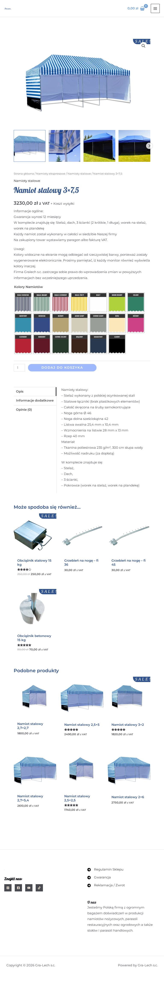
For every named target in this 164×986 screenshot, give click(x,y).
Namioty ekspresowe (50, 173)
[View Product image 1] (29, 146)
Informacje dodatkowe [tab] (35, 400)
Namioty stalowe (79, 173)
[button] (143, 46)
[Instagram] (8, 887)
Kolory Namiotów (28, 287)
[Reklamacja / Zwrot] (106, 885)
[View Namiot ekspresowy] (65, 146)
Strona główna (24, 173)
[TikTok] (39, 887)
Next (149, 146)
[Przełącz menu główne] (155, 8)
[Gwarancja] (99, 877)
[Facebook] (18, 887)
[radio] (23, 302)
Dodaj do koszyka (62, 368)
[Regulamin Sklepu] (105, 869)
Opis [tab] (19, 391)
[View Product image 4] (134, 146)
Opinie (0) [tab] (24, 410)
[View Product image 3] (99, 146)
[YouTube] (28, 887)
